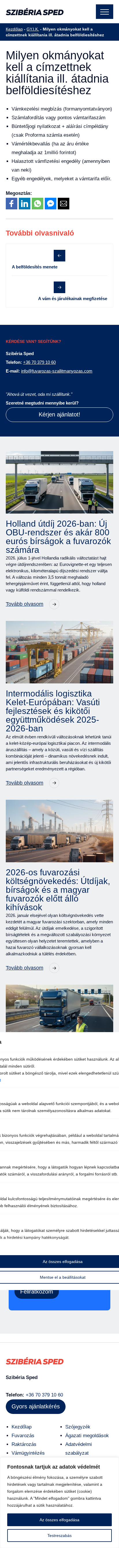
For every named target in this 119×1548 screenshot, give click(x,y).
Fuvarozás (23, 1435)
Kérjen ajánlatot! (59, 414)
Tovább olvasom (24, 604)
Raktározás (24, 1444)
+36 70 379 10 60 (39, 362)
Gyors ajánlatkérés (36, 1406)
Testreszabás (59, 1535)
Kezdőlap (14, 29)
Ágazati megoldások (87, 1435)
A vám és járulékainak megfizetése (72, 298)
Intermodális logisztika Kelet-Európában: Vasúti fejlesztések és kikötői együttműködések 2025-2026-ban (53, 711)
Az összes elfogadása (59, 1519)
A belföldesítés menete (34, 266)
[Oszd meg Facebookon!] (11, 203)
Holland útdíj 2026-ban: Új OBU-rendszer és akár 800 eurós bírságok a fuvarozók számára (58, 536)
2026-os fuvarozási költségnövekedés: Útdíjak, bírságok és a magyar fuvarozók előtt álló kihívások (58, 890)
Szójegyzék (77, 1427)
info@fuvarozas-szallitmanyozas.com (56, 370)
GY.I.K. (33, 29)
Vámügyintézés (28, 1453)
